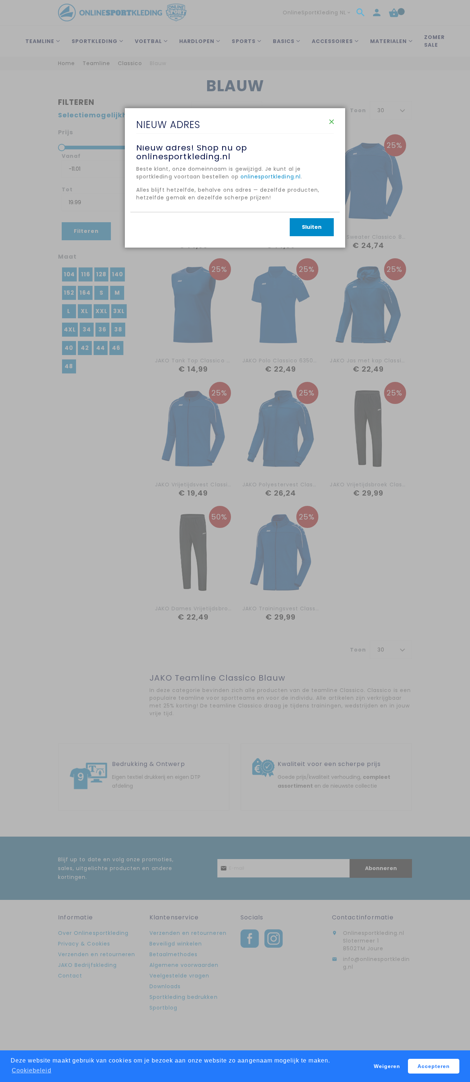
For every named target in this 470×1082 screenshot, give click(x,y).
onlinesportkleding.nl (271, 176)
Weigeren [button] (387, 1066)
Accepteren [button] (433, 1066)
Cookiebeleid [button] (31, 1070)
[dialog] (235, 541)
